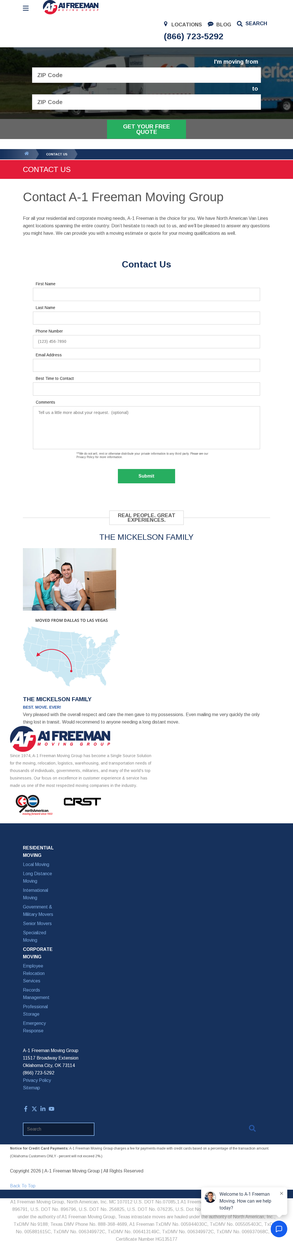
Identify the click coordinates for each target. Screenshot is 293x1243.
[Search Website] (252, 1129)
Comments (45, 402)
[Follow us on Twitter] (34, 1110)
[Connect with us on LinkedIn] (43, 1110)
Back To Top (22, 1185)
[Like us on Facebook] (26, 1110)
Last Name (45, 307)
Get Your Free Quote (146, 129)
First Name (46, 284)
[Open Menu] (26, 8)
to (255, 89)
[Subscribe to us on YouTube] (51, 1110)
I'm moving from (236, 62)
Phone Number (49, 331)
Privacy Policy (37, 1080)
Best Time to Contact (55, 378)
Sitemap (31, 1087)
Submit (146, 476)
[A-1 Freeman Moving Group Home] (70, 7)
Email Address (49, 355)
